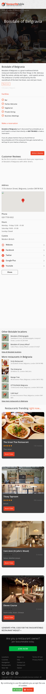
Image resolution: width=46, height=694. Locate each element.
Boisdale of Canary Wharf (20, 344)
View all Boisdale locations (11, 352)
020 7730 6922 (8, 217)
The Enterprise (16, 369)
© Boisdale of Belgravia (8, 88)
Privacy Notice (37, 660)
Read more (6, 84)
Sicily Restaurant (17, 361)
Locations (5, 657)
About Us (20, 657)
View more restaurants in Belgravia (15, 401)
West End (18, 10)
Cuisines (5, 660)
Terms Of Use (37, 657)
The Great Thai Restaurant (16, 442)
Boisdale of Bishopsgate (19, 336)
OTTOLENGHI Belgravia (19, 385)
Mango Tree (15, 377)
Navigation (6, 662)
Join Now (23, 648)
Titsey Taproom (10, 496)
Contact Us (21, 662)
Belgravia (26, 10)
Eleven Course (10, 605)
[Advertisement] (23, 173)
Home (3, 10)
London (10, 10)
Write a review (37, 153)
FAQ (18, 660)
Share (9, 272)
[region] (23, 203)
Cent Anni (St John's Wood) (16, 551)
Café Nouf (14, 393)
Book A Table (9, 454)
